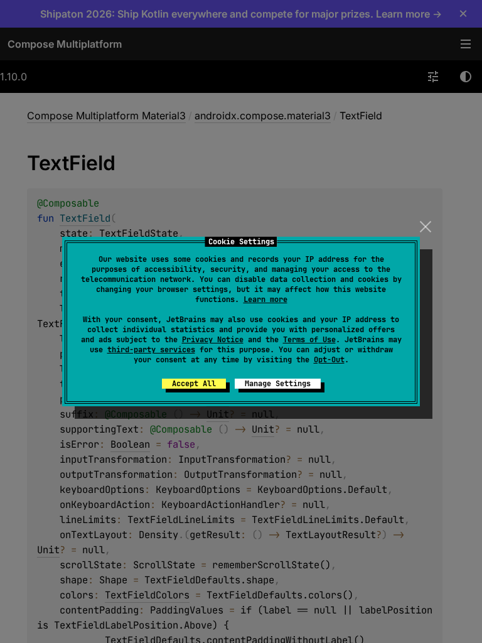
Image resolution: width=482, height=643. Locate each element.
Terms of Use (309, 340)
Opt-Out (329, 360)
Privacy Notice (213, 340)
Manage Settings (278, 384)
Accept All (194, 384)
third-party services (151, 350)
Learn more (265, 299)
